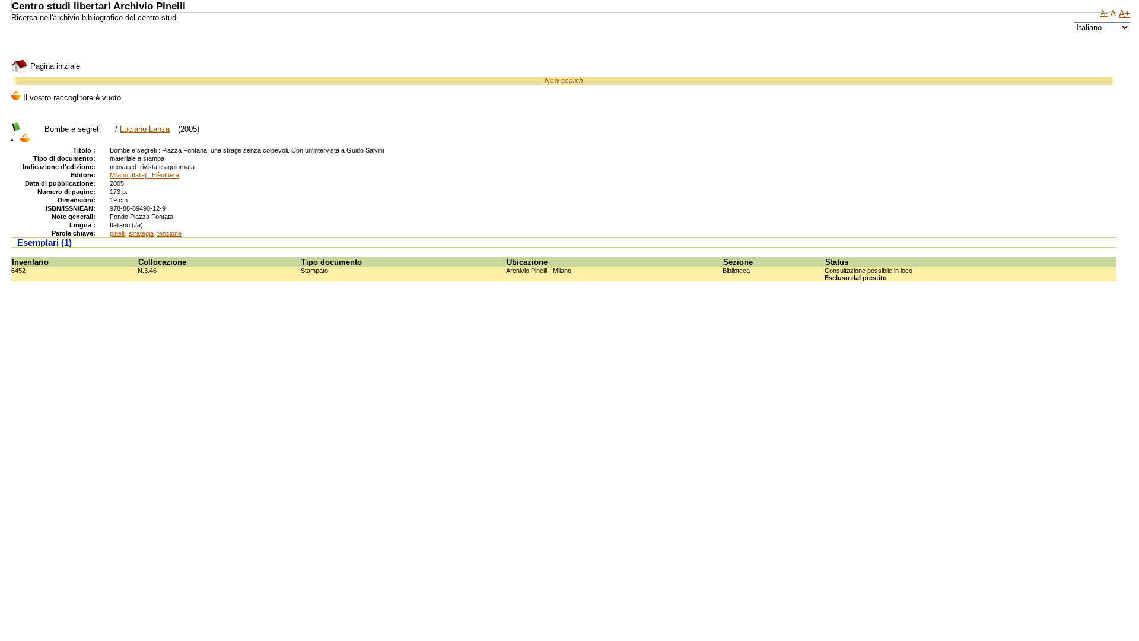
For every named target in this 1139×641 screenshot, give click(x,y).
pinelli (117, 233)
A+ (1124, 13)
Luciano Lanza (145, 129)
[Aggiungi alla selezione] (25, 139)
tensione (169, 233)
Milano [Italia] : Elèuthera (144, 175)
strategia (141, 233)
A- (1104, 13)
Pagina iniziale (54, 66)
